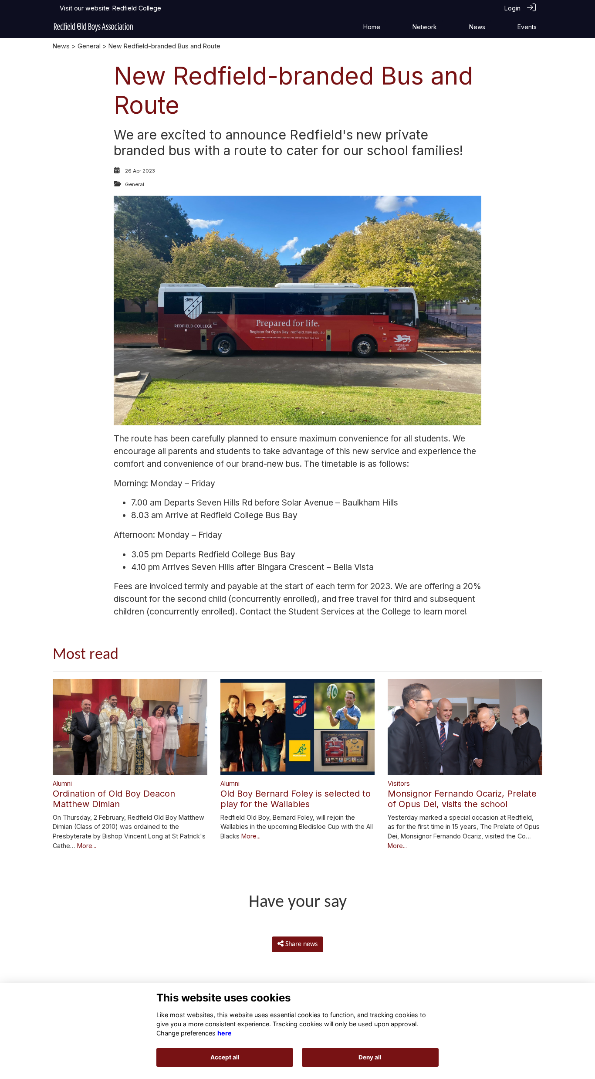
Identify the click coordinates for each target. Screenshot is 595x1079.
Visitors (399, 783)
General (89, 46)
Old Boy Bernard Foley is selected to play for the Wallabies (295, 798)
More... (86, 845)
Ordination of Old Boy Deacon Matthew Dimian (114, 798)
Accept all (225, 1057)
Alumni (62, 783)
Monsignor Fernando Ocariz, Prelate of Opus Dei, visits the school (462, 798)
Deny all (370, 1057)
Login (512, 8)
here (224, 1033)
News (61, 46)
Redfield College (136, 8)
